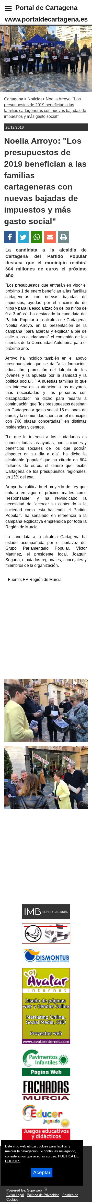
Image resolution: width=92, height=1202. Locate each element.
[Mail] (49, 237)
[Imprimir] (63, 237)
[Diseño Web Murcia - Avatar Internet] (45, 1190)
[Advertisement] (46, 633)
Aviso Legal (15, 1195)
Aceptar (41, 1172)
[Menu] (4, 9)
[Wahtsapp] (36, 237)
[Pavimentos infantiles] (46, 1074)
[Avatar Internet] (46, 1042)
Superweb (34, 1190)
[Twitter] (23, 237)
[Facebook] (10, 237)
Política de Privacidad (43, 1195)
